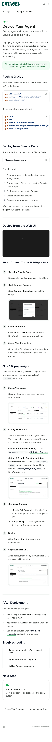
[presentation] (26, 97)
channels (11, 634)
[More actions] (48, 4)
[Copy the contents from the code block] (45, 93)
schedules (35, 630)
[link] (26, 690)
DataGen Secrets (39, 452)
